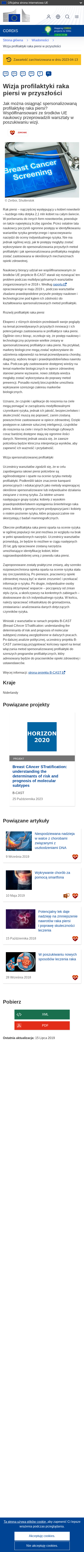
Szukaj (67, 16)
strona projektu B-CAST (46, 672)
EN (14, 73)
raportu (59, 284)
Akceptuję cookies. (42, 1536)
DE (5, 73)
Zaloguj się (48, 16)
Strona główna (13, 40)
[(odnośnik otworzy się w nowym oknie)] (16, 15)
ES (22, 73)
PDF (45, 1025)
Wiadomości (40, 40)
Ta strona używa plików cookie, (25, 1521)
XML (45, 1014)
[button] (58, 16)
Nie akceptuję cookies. (42, 1545)
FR (31, 73)
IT (40, 73)
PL (48, 73)
